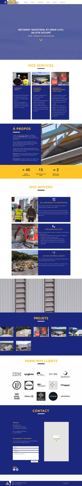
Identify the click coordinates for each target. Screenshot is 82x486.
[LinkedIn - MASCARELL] (14, 469)
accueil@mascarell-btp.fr (21, 431)
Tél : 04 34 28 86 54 (17, 484)
